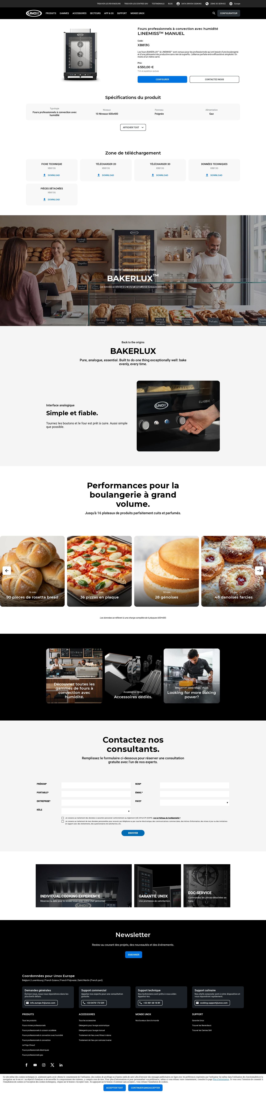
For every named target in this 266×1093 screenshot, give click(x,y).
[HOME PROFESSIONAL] (35, 13)
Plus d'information (221, 1079)
